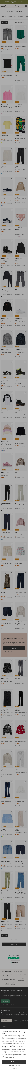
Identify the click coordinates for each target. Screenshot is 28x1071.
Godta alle (14, 1062)
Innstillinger (14, 1068)
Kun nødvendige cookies (14, 1065)
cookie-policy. (12, 1057)
